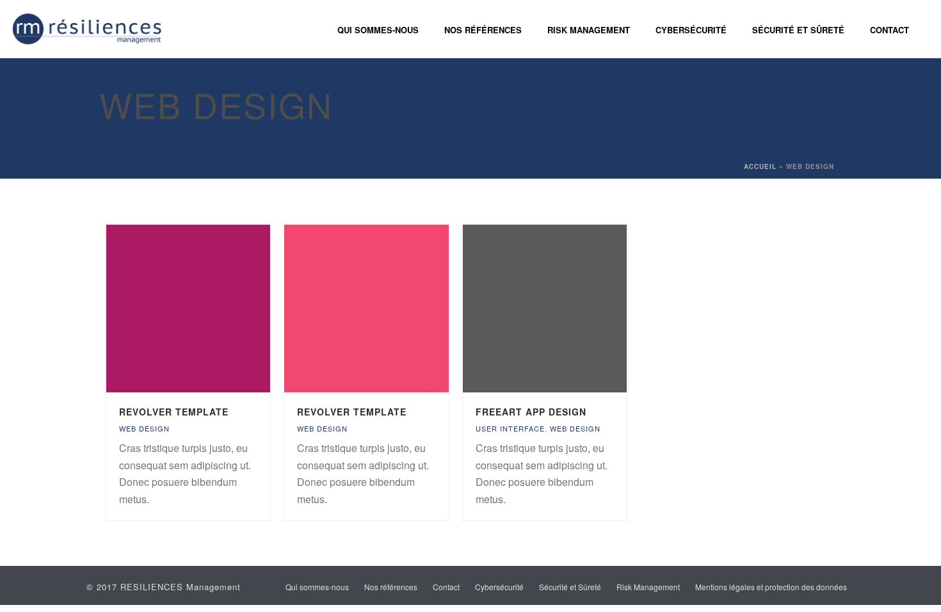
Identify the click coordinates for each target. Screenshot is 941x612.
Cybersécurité (691, 30)
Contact (889, 30)
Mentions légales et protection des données (771, 587)
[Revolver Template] (212, 308)
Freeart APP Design (531, 411)
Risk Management (588, 30)
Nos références (483, 30)
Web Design (144, 428)
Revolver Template (174, 411)
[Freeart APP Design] (568, 308)
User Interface (510, 428)
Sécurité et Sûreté (798, 30)
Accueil (760, 166)
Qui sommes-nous (378, 30)
